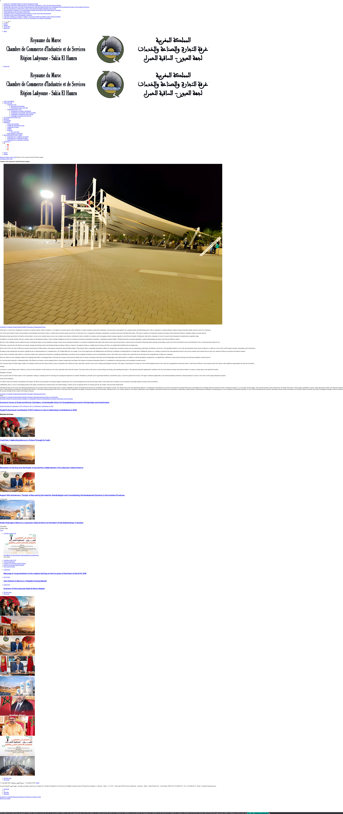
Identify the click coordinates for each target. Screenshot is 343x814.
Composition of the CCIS (14, 109)
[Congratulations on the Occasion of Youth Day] (17, 715)
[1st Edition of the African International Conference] (17, 755)
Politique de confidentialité (261, 813)
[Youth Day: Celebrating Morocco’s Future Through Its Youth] (17, 436)
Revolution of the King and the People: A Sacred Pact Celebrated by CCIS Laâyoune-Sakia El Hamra (32, 5)
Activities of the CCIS (12, 117)
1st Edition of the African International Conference (18, 15)
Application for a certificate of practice (18, 136)
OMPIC (9, 128)
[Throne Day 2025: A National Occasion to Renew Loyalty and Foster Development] (17, 735)
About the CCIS (11, 104)
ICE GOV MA (15, 132)
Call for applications (9, 562)
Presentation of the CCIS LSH (19, 108)
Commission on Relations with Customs (22, 114)
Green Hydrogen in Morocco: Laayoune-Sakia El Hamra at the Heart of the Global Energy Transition (32, 10)
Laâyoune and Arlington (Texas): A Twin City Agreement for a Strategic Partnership (27, 18)
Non (252, 813)
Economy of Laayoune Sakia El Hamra (15, 563)
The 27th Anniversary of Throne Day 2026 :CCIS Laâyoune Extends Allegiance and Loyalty (30, 8)
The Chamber (9, 101)
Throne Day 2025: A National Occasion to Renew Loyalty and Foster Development (27, 13)
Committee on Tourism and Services (21, 116)
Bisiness (7, 122)
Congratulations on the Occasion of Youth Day (17, 12)
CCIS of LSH (8, 103)
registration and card (13, 135)
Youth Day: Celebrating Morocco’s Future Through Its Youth (21, 4)
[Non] (269, 813)
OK (248, 813)
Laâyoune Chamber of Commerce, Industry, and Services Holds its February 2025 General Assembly (32, 16)
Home (1, 157)
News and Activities (9, 566)
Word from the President (17, 106)
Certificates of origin (13, 127)
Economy (7, 120)
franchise (9, 130)
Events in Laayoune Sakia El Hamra (14, 565)
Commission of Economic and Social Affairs (23, 112)
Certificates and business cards (15, 125)
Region (6, 119)
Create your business (13, 124)
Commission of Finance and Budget (21, 111)
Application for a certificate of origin (17, 138)
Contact (7, 141)
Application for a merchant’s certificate (18, 140)
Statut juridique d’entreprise (15, 133)
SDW (37, 783)
